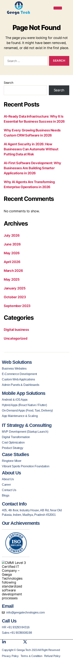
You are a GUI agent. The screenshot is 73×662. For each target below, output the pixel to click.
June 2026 (12, 244)
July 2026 (12, 235)
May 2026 (12, 253)
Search (8, 82)
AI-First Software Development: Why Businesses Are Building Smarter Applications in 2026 (32, 168)
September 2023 (17, 306)
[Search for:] (25, 61)
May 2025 (12, 279)
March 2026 (13, 271)
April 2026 (12, 262)
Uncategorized (15, 338)
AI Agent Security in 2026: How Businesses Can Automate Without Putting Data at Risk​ (31, 149)
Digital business (16, 330)
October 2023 (15, 297)
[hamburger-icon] (58, 8)
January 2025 (15, 288)
